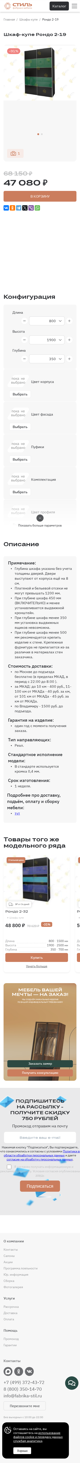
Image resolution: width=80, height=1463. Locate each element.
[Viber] (31, 208)
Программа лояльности (21, 1268)
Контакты (11, 1250)
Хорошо (22, 1451)
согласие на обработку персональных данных (40, 1159)
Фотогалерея (13, 1287)
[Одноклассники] (12, 208)
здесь (40, 1175)
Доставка (10, 1313)
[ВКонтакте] (6, 208)
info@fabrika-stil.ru (23, 1396)
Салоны (9, 1256)
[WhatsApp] (37, 208)
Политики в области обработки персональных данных (42, 1153)
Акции (8, 1262)
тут (17, 813)
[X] (25, 208)
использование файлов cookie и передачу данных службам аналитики (38, 1437)
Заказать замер (40, 1064)
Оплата (9, 1319)
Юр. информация (16, 1275)
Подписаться (40, 1186)
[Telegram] (18, 208)
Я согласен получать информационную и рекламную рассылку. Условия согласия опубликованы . (40, 1171)
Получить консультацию (40, 1073)
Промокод (11, 1339)
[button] (38, 134)
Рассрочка (11, 1307)
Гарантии (10, 1345)
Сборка (9, 1281)
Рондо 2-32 (16, 914)
